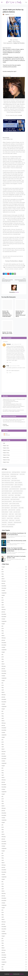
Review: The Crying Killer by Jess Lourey (7, 332)
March (14, 578)
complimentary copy (14, 474)
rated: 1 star (6, 445)
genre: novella (21, 497)
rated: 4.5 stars (6, 459)
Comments (7, 435)
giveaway (18, 509)
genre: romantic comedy (14, 503)
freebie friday (13, 476)
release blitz (4, 522)
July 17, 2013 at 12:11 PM (16, 344)
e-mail (20, 115)
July (14, 569)
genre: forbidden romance (7, 491)
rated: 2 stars (6, 448)
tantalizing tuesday (17, 522)
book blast (23, 472)
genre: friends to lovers (18, 491)
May (14, 574)
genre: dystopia (5, 488)
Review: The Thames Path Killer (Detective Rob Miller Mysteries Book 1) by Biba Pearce (16, 549)
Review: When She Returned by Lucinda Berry (16, 541)
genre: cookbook (18, 482)
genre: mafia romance (6, 497)
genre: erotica (23, 488)
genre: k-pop (11, 495)
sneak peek (10, 522)
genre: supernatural (6, 507)
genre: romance (5, 503)
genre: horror (4, 495)
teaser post (4, 524)
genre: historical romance (17, 493)
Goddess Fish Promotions (18, 43)
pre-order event (17, 512)
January (14, 583)
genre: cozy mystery (18, 484)
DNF (4, 443)
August (14, 566)
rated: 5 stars (6, 462)
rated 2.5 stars (4, 514)
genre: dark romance (6, 486)
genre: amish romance (6, 478)
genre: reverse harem (17, 501)
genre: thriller (4, 509)
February (14, 581)
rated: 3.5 (4, 518)
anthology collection (16, 472)
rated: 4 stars (6, 457)
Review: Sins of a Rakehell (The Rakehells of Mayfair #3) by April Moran (20, 313)
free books (7, 476)
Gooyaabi (22, 974)
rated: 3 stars (6, 452)
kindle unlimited (5, 512)
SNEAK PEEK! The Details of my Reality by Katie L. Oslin (16, 557)
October (14, 590)
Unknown (9, 344)
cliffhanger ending (5, 474)
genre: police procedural (6, 501)
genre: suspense (14, 507)
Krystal (7, 14)
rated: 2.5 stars (6, 450)
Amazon (21, 261)
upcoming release (11, 524)
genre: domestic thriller (15, 486)
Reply (7, 362)
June (14, 571)
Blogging (11, 974)
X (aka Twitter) (6, 425)
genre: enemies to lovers (14, 488)
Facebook (5, 424)
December (14, 585)
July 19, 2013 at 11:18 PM (14, 365)
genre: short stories (5, 505)
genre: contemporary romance (8, 482)
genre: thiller (21, 507)
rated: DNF (18, 520)
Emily (8, 365)
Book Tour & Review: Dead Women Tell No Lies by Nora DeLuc (16, 534)
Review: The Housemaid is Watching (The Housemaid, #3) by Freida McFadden (6, 313)
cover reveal (22, 474)
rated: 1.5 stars (18, 514)
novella (10, 512)
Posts (6, 433)
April (14, 576)
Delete (10, 362)
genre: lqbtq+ (17, 495)
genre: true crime (11, 509)
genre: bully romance (6, 480)
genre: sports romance (15, 505)
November (14, 588)
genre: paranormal (5, 499)
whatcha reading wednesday (7, 526)
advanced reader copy (6, 472)
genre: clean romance (15, 480)
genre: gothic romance (6, 493)
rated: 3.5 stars (6, 455)
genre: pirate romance (15, 499)
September (14, 592)
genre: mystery (15, 497)
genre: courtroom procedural (7, 484)
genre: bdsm (14, 478)
